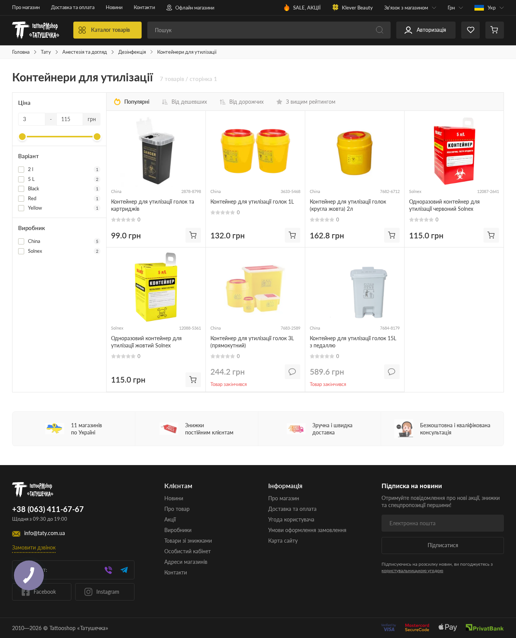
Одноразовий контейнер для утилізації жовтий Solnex (146, 342)
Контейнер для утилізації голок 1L (252, 201)
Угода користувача (291, 519)
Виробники (178, 530)
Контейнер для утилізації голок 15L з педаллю (353, 342)
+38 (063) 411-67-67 (48, 509)
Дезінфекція (132, 52)
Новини (114, 7)
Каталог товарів (110, 29)
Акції (170, 519)
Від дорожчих (246, 102)
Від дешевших (189, 102)
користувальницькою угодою (412, 570)
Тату (46, 52)
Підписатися (443, 545)
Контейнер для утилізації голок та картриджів (152, 205)
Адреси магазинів (185, 562)
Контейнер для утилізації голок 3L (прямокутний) (252, 342)
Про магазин (26, 7)
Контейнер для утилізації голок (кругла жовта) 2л (348, 205)
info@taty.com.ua (44, 533)
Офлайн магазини (194, 8)
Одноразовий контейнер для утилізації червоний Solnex (444, 205)
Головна (20, 52)
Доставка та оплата (72, 7)
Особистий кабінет (187, 551)
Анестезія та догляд (84, 52)
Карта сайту (283, 540)
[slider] (22, 136)
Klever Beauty (357, 8)
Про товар (177, 509)
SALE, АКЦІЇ (307, 8)
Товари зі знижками (188, 540)
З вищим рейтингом (310, 102)
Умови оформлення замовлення (307, 530)
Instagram (107, 591)
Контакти (144, 7)
